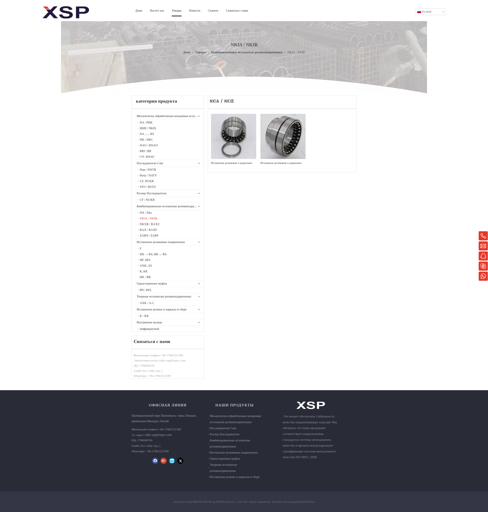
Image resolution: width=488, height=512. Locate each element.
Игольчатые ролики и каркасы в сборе (162, 309)
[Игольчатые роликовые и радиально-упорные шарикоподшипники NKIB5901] (233, 136)
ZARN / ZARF (149, 235)
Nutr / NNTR (148, 169)
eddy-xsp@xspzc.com (158, 434)
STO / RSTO (148, 186)
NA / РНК (146, 122)
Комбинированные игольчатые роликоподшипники (170, 206)
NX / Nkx (146, 212)
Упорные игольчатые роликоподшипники (164, 296)
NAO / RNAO (149, 145)
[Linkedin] (172, 461)
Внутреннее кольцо (149, 322)
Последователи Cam (150, 163)
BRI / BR (145, 151)
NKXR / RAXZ (150, 224)
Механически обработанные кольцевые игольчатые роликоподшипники (170, 116)
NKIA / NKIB (148, 218)
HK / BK (145, 277)
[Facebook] (155, 461)
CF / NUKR (147, 199)
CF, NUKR (147, 181)
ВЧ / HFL (146, 290)
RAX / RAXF (148, 229)
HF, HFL (145, 260)
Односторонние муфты (152, 283)
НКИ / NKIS (148, 128)
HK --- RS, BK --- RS (153, 254)
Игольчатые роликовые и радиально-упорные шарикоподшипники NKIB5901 (232, 163)
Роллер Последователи (151, 193)
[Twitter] (180, 461)
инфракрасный (149, 328)
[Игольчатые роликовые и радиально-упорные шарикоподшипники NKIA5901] (283, 136)
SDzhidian (308, 501)
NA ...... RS (147, 134)
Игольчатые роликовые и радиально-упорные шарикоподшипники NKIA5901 (281, 163)
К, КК (144, 271)
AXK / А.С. (147, 303)
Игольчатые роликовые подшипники (161, 242)
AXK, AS (146, 265)
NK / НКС (146, 139)
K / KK (144, 315)
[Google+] (164, 461)
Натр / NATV (148, 175)
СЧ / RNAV (147, 156)
